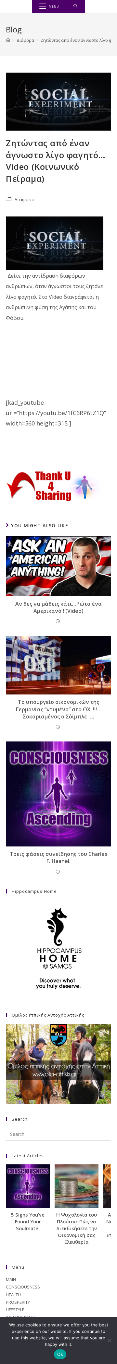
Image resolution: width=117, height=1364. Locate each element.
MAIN (11, 1279)
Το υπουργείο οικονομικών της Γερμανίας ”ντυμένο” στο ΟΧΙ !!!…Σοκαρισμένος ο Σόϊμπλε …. (58, 709)
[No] (109, 1340)
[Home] (8, 40)
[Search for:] (75, 6)
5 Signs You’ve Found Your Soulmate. (28, 1221)
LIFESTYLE (15, 1309)
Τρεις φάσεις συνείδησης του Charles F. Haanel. (58, 857)
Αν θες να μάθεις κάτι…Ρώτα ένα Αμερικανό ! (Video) (58, 607)
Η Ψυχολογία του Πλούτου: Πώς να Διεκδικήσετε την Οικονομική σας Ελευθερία (76, 1228)
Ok (60, 1354)
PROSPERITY (18, 1302)
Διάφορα (24, 199)
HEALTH (13, 1295)
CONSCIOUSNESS (23, 1287)
